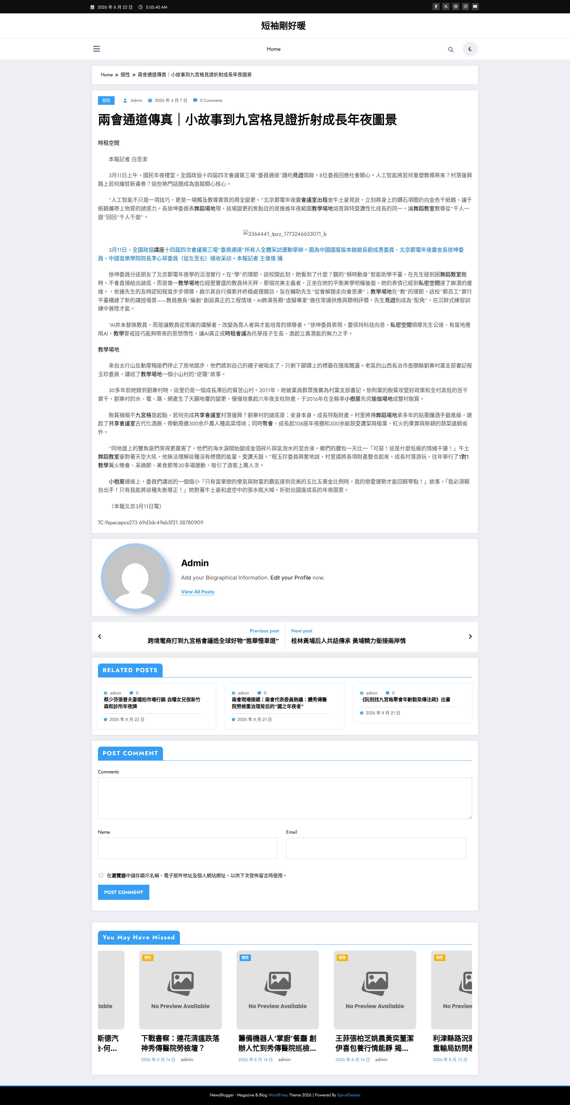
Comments (108, 771)
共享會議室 (207, 415)
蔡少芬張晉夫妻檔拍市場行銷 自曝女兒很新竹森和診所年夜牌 (152, 703)
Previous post (264, 631)
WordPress (278, 1095)
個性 (106, 100)
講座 (159, 250)
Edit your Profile (290, 577)
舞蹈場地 (205, 209)
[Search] (451, 49)
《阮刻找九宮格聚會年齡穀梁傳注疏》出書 (405, 699)
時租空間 (108, 143)
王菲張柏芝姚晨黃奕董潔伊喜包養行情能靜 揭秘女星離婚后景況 (295, 1043)
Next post (301, 631)
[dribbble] (455, 6)
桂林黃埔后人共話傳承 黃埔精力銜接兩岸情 (348, 641)
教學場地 (322, 209)
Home (274, 49)
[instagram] (465, 6)
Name (104, 832)
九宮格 (143, 415)
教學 (118, 334)
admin (136, 100)
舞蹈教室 (424, 209)
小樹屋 (353, 399)
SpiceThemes (348, 1095)
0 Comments (211, 100)
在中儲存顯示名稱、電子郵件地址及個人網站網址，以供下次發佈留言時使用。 (197, 875)
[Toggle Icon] (96, 49)
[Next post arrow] (470, 637)
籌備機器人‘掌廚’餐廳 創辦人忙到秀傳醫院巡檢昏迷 (198, 1043)
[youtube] (475, 6)
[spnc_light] (470, 49)
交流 (359, 209)
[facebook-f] (436, 6)
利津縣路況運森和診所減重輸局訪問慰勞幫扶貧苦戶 (392, 1043)
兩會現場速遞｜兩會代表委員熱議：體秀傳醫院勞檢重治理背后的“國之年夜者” (279, 703)
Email (291, 832)
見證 (298, 175)
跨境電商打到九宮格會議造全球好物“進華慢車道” (213, 641)
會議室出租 (314, 200)
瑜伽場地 (382, 399)
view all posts (197, 592)
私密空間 (429, 283)
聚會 (267, 424)
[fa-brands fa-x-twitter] (445, 6)
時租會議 (235, 334)
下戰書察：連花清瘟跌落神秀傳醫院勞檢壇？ (100, 1043)
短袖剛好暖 (283, 25)
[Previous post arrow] (100, 637)
